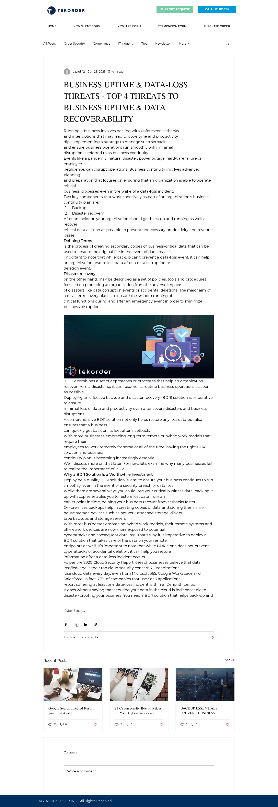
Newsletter (163, 43)
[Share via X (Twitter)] (76, 625)
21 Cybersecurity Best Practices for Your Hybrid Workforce (138, 710)
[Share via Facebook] (66, 625)
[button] (229, 43)
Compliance (101, 43)
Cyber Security (74, 43)
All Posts (49, 43)
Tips (144, 43)
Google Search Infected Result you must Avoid (70, 710)
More (182, 43)
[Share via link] (95, 625)
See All (230, 660)
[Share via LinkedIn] (86, 625)
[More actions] (211, 71)
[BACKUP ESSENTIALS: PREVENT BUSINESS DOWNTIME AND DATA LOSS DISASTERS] (205, 684)
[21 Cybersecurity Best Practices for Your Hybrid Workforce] (139, 684)
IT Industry (125, 43)
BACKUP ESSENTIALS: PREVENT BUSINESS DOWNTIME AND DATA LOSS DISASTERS (200, 710)
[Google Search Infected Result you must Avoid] (73, 684)
